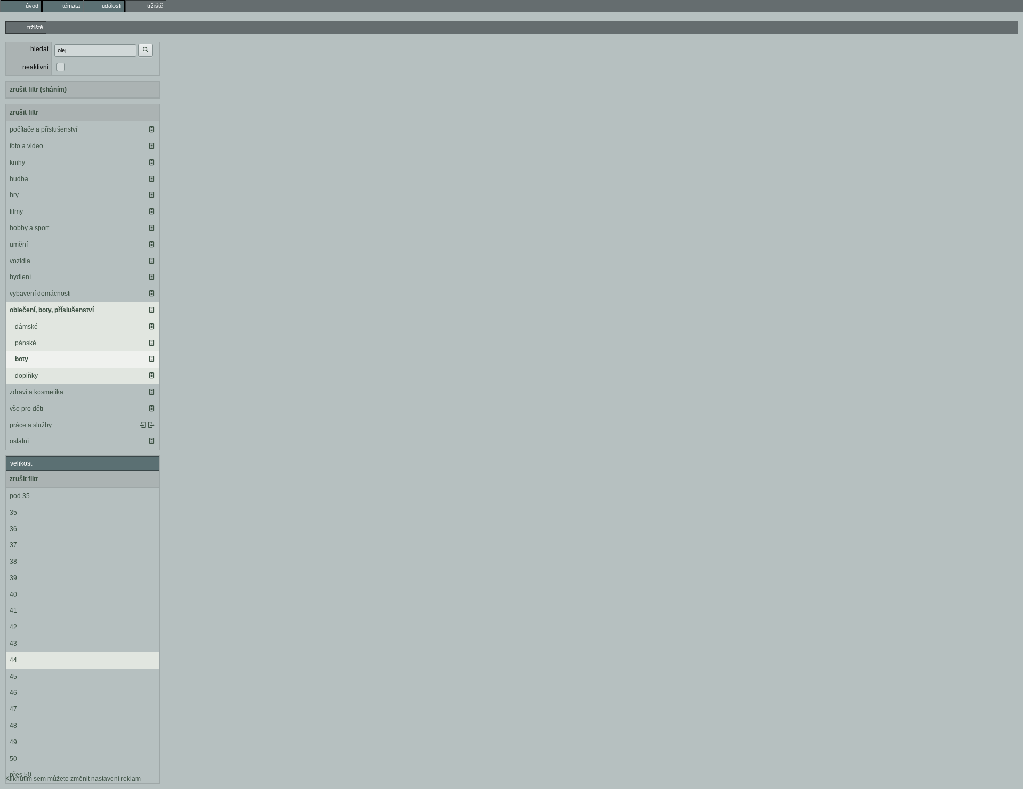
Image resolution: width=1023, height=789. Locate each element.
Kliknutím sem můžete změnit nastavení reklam (73, 779)
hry (14, 195)
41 (13, 610)
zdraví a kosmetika (36, 392)
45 (13, 676)
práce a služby (31, 425)
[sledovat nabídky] (151, 425)
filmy (16, 211)
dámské (26, 326)
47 (13, 709)
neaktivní (35, 67)
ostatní (19, 441)
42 (13, 627)
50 (13, 758)
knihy (17, 162)
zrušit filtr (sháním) (38, 89)
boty (21, 359)
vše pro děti (26, 408)
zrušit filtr (24, 112)
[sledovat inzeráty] (151, 129)
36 (13, 529)
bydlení (20, 277)
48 (13, 725)
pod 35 (20, 496)
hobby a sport (29, 228)
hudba (19, 179)
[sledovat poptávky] (143, 425)
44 (13, 660)
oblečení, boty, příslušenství (52, 310)
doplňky (26, 375)
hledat (39, 49)
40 (13, 594)
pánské (25, 343)
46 (13, 692)
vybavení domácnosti (40, 293)
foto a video (26, 146)
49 (13, 742)
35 (13, 512)
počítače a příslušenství (43, 129)
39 (13, 578)
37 (13, 545)
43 (13, 643)
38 (13, 561)
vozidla (20, 261)
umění (19, 244)
